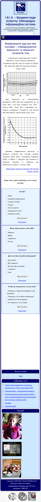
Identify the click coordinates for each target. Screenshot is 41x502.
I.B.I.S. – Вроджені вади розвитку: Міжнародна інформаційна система (20, 21)
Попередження (13, 486)
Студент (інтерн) (14, 202)
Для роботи (12, 260)
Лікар (10, 196)
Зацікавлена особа (14, 211)
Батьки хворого (13, 208)
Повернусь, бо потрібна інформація (21, 296)
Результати (22, 222)
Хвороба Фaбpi (10, 406)
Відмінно (11, 232)
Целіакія (8, 403)
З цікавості (11, 269)
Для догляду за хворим (16, 266)
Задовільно (12, 238)
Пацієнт (10, 205)
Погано (10, 241)
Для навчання (13, 263)
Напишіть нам (23, 486)
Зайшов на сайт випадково (17, 299)
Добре (10, 235)
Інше (9, 272)
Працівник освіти (14, 214)
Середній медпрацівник (16, 199)
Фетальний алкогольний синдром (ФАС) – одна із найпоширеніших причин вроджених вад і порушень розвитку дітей (20, 397)
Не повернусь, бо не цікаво (17, 302)
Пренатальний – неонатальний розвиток (19, 391)
